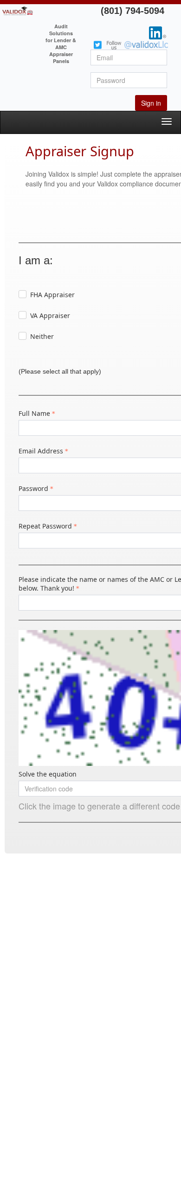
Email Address (41, 450)
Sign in (151, 103)
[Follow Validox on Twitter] (131, 44)
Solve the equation (48, 774)
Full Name (34, 413)
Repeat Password (45, 526)
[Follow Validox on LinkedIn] (157, 32)
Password (33, 488)
